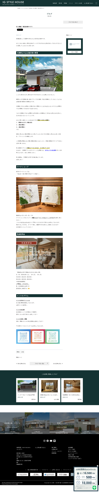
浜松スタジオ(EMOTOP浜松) (24, 455)
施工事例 (54, 447)
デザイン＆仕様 (78, 3)
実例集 (65, 3)
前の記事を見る (22, 363)
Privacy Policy (4, 483)
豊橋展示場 (19, 464)
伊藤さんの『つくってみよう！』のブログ (43, 217)
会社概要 (70, 447)
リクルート (45, 469)
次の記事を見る (57, 363)
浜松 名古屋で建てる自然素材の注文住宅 (62, 482)
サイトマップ (67, 469)
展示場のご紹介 (21, 453)
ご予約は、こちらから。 (22, 283)
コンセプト (19, 449)
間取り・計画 (20, 352)
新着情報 (54, 453)
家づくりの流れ (72, 451)
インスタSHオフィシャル (23, 300)
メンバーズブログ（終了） (75, 458)
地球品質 (55, 3)
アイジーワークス (72, 453)
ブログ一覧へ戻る (73, 22)
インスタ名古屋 (20, 309)
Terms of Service (12, 483)
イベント (71, 3)
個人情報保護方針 (33, 469)
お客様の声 (54, 449)
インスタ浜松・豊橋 (21, 319)
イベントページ (25, 222)
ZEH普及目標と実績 (73, 456)
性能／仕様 (71, 455)
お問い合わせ (56, 469)
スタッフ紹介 (74, 52)
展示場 (60, 3)
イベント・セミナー (57, 451)
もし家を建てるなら (88, 3)
